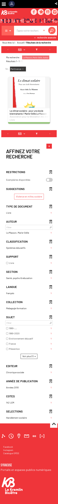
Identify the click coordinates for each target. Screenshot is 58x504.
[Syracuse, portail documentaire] (29, 21)
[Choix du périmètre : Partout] (8, 30)
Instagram (8, 450)
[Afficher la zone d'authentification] (13, 4)
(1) (28, 356)
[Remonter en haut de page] (53, 424)
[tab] (4, 436)
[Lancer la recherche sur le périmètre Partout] (52, 30)
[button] (56, 3)
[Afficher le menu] (4, 4)
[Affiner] (36, 49)
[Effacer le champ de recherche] (44, 30)
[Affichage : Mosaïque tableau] (22, 49)
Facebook (8, 446)
